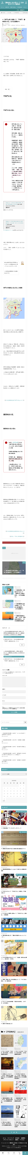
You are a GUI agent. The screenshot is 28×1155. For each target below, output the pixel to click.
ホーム (2, 7)
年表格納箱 (19, 7)
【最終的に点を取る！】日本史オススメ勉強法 (14, 3)
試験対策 (7, 7)
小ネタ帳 (25, 7)
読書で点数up (13, 7)
